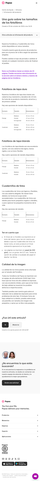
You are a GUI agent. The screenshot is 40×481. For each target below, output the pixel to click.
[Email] (3, 459)
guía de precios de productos (26, 50)
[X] (15, 459)
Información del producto (12, 12)
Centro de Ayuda (7, 10)
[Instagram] (9, 459)
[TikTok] (12, 459)
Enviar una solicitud (12, 383)
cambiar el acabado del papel (22, 255)
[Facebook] (6, 459)
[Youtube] (18, 459)
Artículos (19, 10)
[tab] (20, 416)
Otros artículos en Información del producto (17, 35)
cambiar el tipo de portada (18, 59)
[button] (20, 416)
